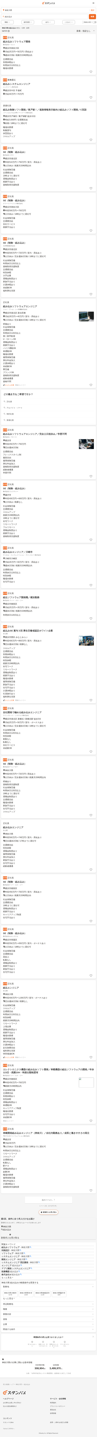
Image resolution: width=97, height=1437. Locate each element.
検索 (92, 17)
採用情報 (53, 1413)
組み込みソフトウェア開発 (16, 41)
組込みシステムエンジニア (16, 84)
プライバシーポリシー (57, 1406)
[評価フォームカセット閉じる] (93, 1336)
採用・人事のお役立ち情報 (59, 1422)
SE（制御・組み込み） (15, 152)
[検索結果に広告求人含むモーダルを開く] (9, 31)
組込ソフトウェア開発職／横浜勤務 (21, 597)
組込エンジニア (11, 987)
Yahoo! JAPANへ (9, 1428)
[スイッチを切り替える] (94, 22)
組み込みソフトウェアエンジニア (20, 306)
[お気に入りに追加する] (91, 72)
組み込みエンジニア (13, 827)
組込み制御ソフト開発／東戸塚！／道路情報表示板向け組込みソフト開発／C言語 (45, 109)
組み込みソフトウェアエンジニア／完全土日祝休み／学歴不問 (35, 434)
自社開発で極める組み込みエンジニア (22, 712)
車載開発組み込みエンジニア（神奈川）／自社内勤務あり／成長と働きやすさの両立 (46, 1133)
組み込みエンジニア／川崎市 (18, 552)
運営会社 (53, 1410)
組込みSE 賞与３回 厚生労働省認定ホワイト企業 (28, 630)
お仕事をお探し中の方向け (12, 1403)
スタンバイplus (8, 1422)
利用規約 (53, 1403)
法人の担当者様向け (10, 1406)
